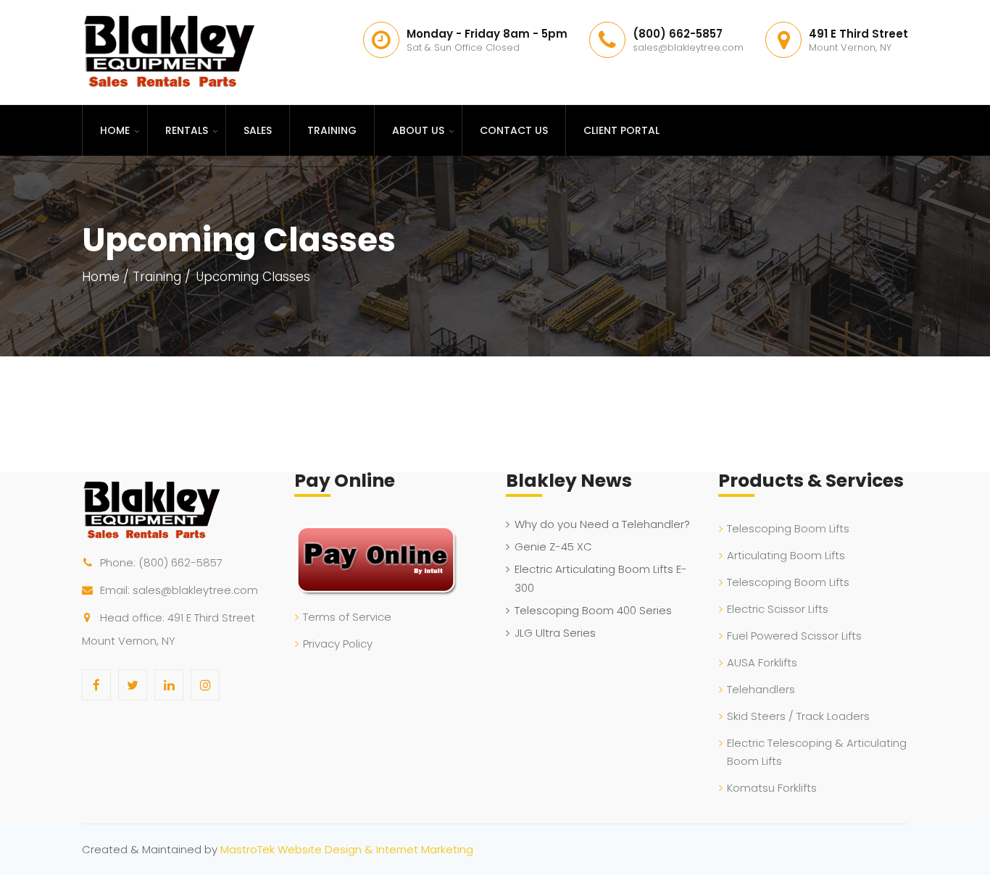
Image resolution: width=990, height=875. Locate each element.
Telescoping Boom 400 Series (593, 610)
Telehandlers (761, 689)
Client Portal (621, 130)
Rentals (186, 130)
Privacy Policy (338, 643)
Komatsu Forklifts (772, 787)
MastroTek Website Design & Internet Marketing (346, 849)
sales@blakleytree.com (195, 590)
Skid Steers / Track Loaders (798, 716)
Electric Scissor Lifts (777, 608)
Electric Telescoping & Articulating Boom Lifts (817, 752)
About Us (418, 130)
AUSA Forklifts (762, 662)
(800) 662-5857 (180, 562)
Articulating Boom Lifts (786, 555)
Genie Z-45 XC (553, 546)
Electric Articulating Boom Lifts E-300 (601, 578)
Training (332, 130)
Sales (258, 130)
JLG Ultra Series (555, 632)
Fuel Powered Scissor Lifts (794, 635)
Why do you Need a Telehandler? (602, 524)
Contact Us (514, 130)
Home (115, 130)
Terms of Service (347, 616)
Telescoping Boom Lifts (788, 528)
